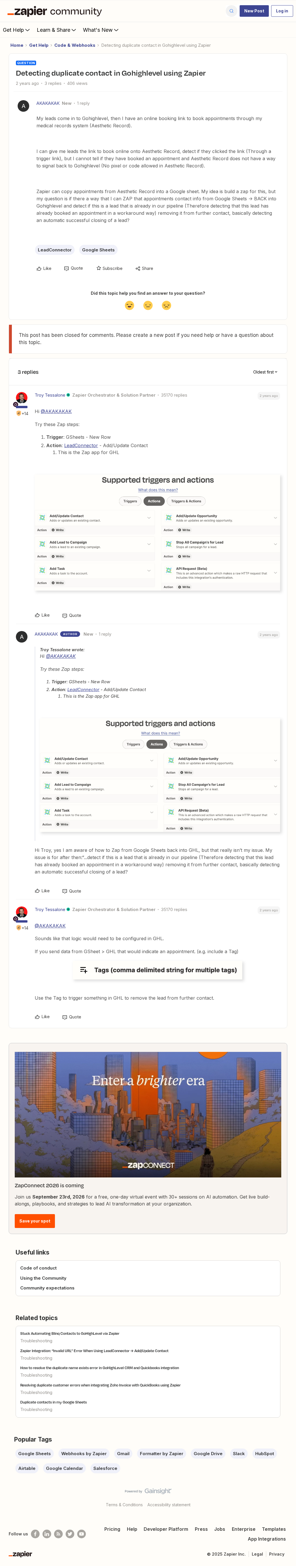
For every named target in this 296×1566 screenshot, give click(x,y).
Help (132, 1529)
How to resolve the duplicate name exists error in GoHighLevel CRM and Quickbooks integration (99, 1367)
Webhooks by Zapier (84, 1453)
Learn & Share (53, 30)
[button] (254, 11)
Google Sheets (98, 250)
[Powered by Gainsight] (148, 1492)
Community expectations (47, 1288)
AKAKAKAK (48, 103)
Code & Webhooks (74, 45)
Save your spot (34, 1220)
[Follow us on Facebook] (35, 1534)
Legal (257, 1554)
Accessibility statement (168, 1504)
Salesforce (105, 1468)
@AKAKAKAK (56, 411)
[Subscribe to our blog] (58, 1534)
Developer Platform (166, 1529)
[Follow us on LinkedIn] (46, 1534)
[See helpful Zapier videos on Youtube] (81, 1534)
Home (16, 45)
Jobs (219, 1529)
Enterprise (244, 1529)
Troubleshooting (36, 1340)
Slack (239, 1453)
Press (201, 1529)
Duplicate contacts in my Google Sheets (53, 1402)
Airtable (27, 1468)
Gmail (123, 1453)
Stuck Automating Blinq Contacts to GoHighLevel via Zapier (69, 1333)
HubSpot (264, 1453)
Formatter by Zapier (161, 1453)
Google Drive (208, 1453)
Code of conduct (38, 1268)
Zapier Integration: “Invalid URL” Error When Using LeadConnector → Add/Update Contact (94, 1350)
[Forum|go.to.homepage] (56, 11)
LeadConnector (55, 250)
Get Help (13, 30)
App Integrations (267, 1539)
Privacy (276, 1554)
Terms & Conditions (124, 1504)
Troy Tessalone (50, 395)
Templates (274, 1529)
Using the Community (43, 1278)
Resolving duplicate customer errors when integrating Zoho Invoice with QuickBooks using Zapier (100, 1385)
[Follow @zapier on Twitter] (70, 1534)
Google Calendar (64, 1468)
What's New (98, 30)
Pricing (112, 1529)
